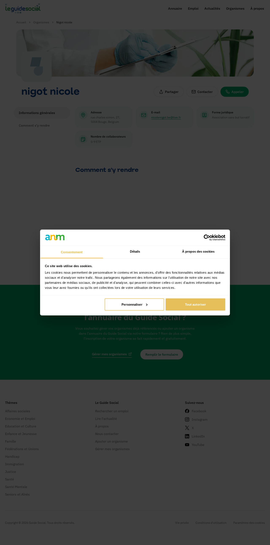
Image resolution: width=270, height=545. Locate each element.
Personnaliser (132, 304)
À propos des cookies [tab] (198, 251)
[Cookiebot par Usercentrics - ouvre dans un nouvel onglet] (206, 237)
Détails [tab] (135, 251)
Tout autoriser (195, 304)
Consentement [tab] (71, 252)
